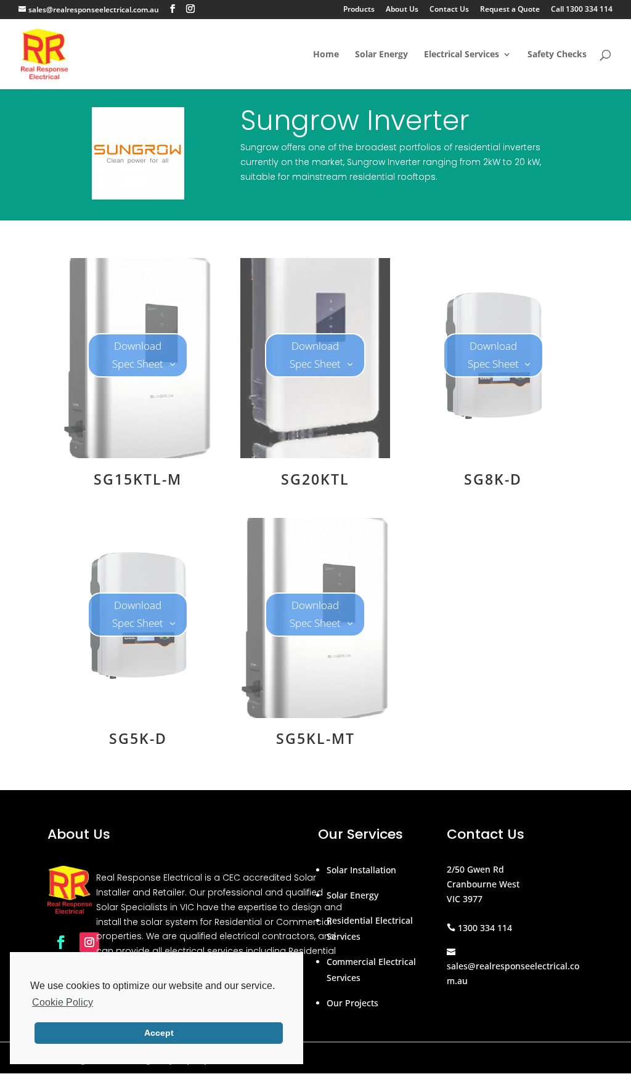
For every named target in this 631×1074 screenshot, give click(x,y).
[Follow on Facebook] (61, 942)
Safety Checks (557, 55)
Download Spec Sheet (137, 355)
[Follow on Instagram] (89, 942)
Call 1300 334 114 (582, 10)
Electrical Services (461, 55)
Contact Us (449, 10)
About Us (402, 10)
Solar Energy (381, 55)
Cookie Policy (62, 1002)
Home (326, 55)
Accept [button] (159, 1033)
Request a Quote (510, 10)
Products (359, 10)
